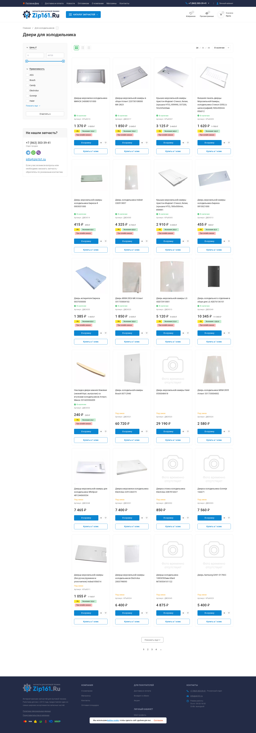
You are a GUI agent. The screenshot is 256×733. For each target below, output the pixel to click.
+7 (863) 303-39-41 (198, 3)
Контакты (85, 700)
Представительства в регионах (36, 715)
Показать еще (32, 106)
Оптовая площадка (90, 705)
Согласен (158, 720)
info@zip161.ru (36, 159)
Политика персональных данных (37, 711)
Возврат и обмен (141, 696)
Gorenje (33, 96)
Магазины (86, 696)
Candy (33, 85)
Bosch (32, 80)
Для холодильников (44, 28)
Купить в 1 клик (91, 151)
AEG (32, 75)
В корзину (86, 143)
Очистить (44, 114)
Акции (137, 700)
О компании (86, 691)
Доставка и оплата (142, 691)
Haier (32, 101)
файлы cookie (113, 720)
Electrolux (34, 90)
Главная (27, 28)
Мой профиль (140, 715)
